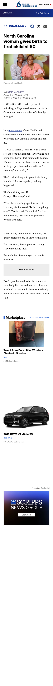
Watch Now (44, 4)
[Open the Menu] (5, 4)
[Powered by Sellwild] (45, 488)
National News (15, 25)
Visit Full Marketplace (39, 318)
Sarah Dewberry (15, 91)
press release (15, 130)
